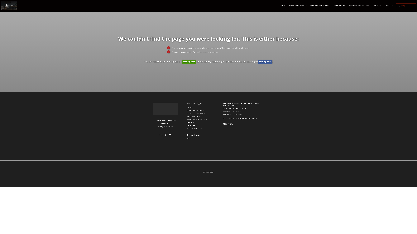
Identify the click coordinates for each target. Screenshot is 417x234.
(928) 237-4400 (236, 114)
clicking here (189, 61)
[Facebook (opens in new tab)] (161, 134)
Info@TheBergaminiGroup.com (243, 119)
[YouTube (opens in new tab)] (170, 134)
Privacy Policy (208, 172)
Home (282, 6)
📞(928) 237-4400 (406, 6)
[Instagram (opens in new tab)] (165, 134)
